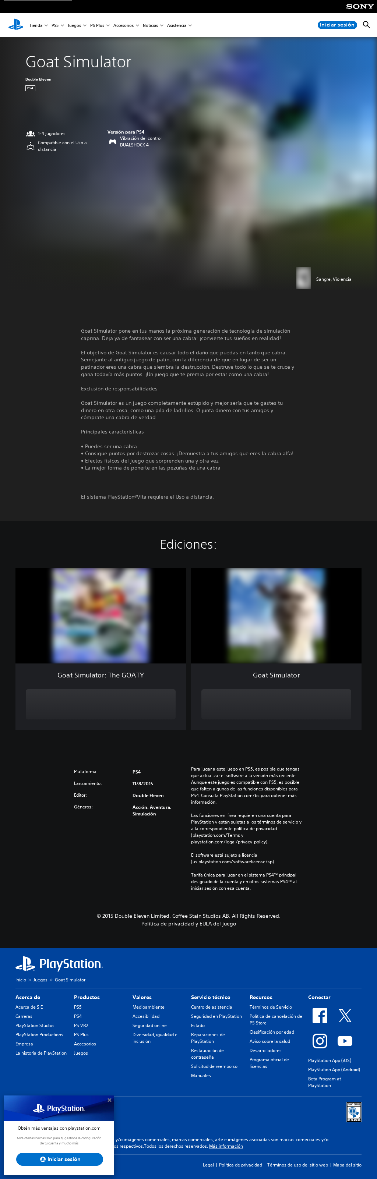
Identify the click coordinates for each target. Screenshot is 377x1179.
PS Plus (97, 25)
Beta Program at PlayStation (324, 1082)
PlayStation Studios (34, 1025)
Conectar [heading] (319, 997)
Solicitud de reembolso (214, 1066)
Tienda (35, 25)
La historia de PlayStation (41, 1053)
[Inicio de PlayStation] (16, 25)
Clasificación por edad (272, 1032)
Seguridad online (150, 1025)
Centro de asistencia (211, 1007)
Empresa (24, 1044)
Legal (208, 1165)
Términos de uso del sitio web (297, 1165)
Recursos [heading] (261, 997)
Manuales (201, 1075)
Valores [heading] (142, 997)
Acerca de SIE (29, 1007)
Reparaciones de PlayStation (208, 1037)
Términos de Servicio (271, 1007)
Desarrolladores (266, 1050)
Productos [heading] (87, 997)
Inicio (20, 980)
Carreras (23, 1016)
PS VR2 (81, 1025)
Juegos (74, 25)
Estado (198, 1025)
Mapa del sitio (347, 1165)
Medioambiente (149, 1007)
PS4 (78, 1016)
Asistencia (176, 25)
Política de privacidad (240, 1165)
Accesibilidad (146, 1016)
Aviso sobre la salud (270, 1041)
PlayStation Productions (39, 1034)
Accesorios (123, 25)
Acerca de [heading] (27, 997)
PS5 (55, 25)
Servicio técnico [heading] (210, 997)
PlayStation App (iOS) (329, 1060)
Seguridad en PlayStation (216, 1016)
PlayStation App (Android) (334, 1069)
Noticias (150, 25)
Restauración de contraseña (207, 1053)
